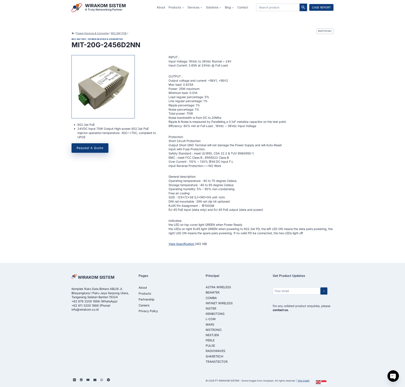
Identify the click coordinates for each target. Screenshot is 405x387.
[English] (318, 382)
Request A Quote (90, 148)
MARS (210, 324)
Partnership (146, 299)
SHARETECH (214, 356)
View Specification (182, 244)
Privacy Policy (148, 311)
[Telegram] (108, 380)
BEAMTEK (213, 292)
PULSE (210, 345)
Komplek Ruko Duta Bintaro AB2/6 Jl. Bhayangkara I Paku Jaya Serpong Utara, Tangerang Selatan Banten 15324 (100, 293)
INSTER (211, 308)
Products (145, 293)
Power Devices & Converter (105, 39)
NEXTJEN (212, 335)
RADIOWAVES (215, 351)
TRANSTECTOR (217, 361)
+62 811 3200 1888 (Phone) (91, 305)
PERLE (210, 340)
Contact (242, 7)
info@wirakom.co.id (85, 309)
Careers (144, 305)
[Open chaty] (393, 376)
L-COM (211, 319)
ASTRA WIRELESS (218, 287)
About (161, 7)
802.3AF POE (79, 39)
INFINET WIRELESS (219, 303)
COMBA (211, 298)
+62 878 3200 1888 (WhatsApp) (94, 301)
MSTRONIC (325, 31)
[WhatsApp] (102, 380)
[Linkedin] (81, 380)
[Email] (95, 380)
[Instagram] (74, 380)
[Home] (73, 33)
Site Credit (303, 380)
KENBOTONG (215, 313)
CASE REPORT (321, 7)
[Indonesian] (324, 382)
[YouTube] (88, 380)
